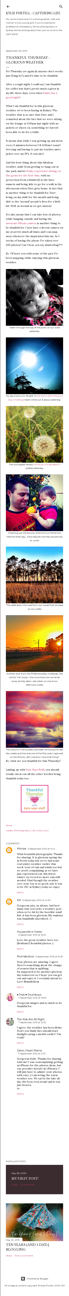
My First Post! (24, 1178)
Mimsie (21, 848)
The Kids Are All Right (31, 1019)
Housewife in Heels (29, 931)
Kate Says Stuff (35, 769)
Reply (20, 892)
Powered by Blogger (37, 1278)
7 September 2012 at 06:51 (32, 997)
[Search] (61, 5)
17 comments (27, 1184)
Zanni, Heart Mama (29, 1050)
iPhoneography (22, 830)
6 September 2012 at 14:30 (36, 900)
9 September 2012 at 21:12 (31, 1053)
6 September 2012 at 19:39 (49, 956)
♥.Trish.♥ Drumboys (29, 994)
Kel (19, 900)
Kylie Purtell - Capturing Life (33, 13)
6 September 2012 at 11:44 (41, 848)
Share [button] (9, 825)
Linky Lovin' (42, 830)
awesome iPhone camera (21, 223)
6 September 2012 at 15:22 (32, 934)
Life (33, 830)
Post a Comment (24, 1255)
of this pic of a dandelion (46, 464)
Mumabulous (25, 956)
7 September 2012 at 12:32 (32, 1022)
